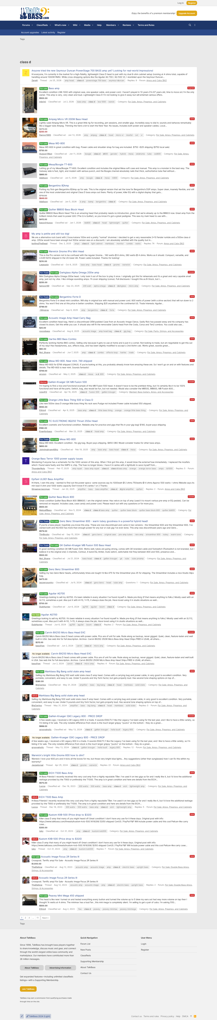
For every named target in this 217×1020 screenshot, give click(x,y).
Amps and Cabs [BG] (156, 80)
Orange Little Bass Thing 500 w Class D (71, 399)
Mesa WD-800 (57, 143)
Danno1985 (45, 135)
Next (44, 918)
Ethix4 (42, 410)
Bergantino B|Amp (59, 185)
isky (41, 831)
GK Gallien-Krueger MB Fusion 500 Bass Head (85, 545)
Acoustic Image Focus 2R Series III (60, 856)
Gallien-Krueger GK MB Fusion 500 (67, 381)
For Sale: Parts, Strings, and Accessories (164, 331)
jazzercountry (46, 582)
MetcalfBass (45, 510)
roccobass (44, 331)
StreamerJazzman (41, 489)
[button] (32, 25)
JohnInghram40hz (48, 449)
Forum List (85, 944)
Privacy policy (167, 1016)
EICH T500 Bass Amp (61, 772)
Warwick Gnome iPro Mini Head (66, 251)
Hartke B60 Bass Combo (62, 339)
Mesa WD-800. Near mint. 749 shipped (70, 360)
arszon (42, 374)
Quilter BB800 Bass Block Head (66, 209)
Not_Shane (44, 352)
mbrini (42, 101)
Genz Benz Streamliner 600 (64, 569)
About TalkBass (87, 967)
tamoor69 (44, 286)
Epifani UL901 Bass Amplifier (48, 479)
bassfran (40, 645)
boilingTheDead (40, 243)
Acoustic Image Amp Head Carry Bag (69, 317)
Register (145, 949)
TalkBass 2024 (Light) (39, 1016)
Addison (43, 178)
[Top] (191, 1016)
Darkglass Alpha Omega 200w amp (79, 272)
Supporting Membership (92, 961)
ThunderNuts (38, 468)
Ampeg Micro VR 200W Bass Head (68, 119)
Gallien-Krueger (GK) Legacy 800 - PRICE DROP (75, 716)
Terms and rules (151, 1016)
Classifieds (85, 955)
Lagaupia (44, 264)
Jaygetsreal (37, 765)
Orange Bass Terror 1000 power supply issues (57, 458)
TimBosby (44, 534)
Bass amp (54, 88)
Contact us (85, 973)
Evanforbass (45, 431)
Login (143, 944)
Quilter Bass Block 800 (61, 496)
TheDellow (37, 867)
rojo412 (43, 392)
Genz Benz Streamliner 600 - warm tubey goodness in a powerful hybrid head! (104, 521)
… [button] (33, 917)
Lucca (42, 786)
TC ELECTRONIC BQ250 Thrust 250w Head (73, 420)
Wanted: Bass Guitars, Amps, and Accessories (151, 392)
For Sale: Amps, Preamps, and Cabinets (147, 101)
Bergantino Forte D (70, 296)
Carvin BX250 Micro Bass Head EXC (65, 632)
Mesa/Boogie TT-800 (60, 164)
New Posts (85, 949)
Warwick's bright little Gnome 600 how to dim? (58, 755)
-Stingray (44, 310)
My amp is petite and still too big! (50, 233)
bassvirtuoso (46, 222)
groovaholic (45, 729)
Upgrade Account (187, 13)
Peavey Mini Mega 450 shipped (66, 895)
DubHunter (44, 606)
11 (38, 917)
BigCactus (41, 684)
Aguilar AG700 (57, 593)
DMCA (185, 1016)
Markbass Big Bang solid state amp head (68, 671)
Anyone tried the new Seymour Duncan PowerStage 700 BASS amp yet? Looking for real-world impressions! (92, 70)
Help (178, 1016)
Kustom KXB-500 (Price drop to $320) (70, 814)
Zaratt (35, 80)
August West (45, 153)
